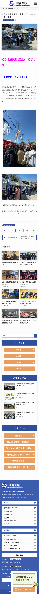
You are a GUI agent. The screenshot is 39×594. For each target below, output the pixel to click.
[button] (5, 230)
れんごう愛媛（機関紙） (18, 441)
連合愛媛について (10, 507)
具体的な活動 (8, 515)
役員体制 (6, 518)
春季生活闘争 (18, 460)
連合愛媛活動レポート (9, 20)
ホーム (6, 502)
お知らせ (18, 435)
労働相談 (7, 530)
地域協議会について (10, 521)
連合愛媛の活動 (10, 535)
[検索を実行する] (35, 336)
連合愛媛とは (8, 512)
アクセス (6, 524)
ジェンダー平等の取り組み (18, 448)
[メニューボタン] (35, 3)
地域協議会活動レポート (18, 454)
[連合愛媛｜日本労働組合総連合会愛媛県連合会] (19, 3)
